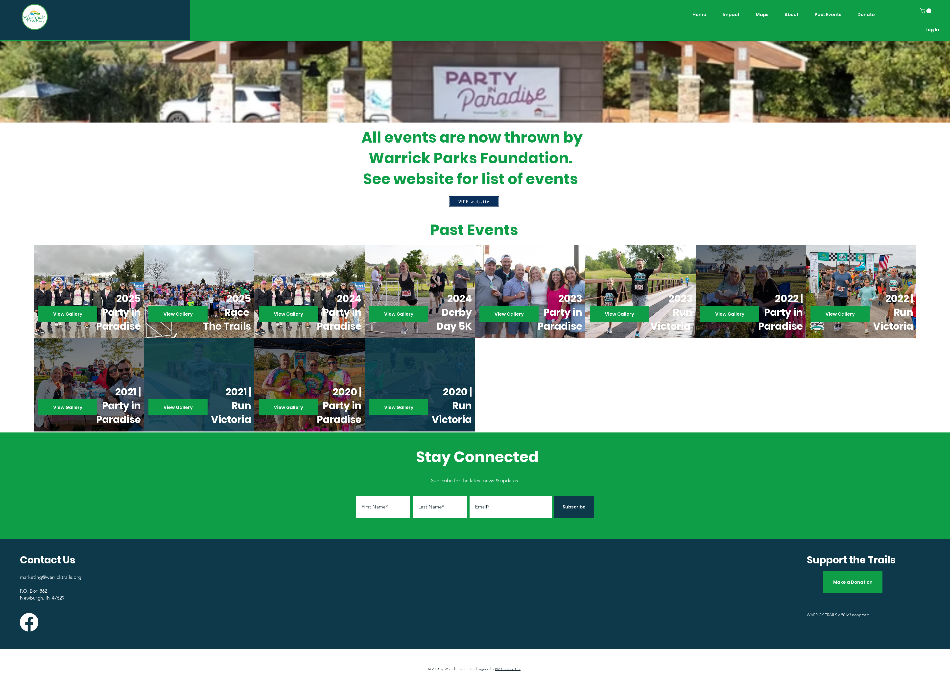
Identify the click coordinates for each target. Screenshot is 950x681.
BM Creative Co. (508, 669)
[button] (926, 10)
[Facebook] (29, 622)
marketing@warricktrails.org (50, 577)
